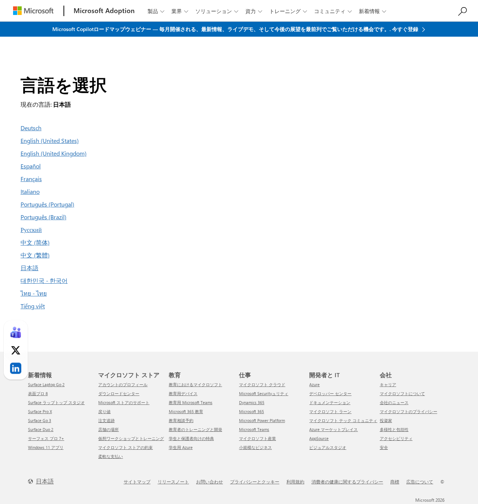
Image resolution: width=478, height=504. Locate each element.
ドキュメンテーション (329, 402)
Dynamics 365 (251, 402)
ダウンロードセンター (118, 393)
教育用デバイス (183, 393)
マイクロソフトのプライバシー (408, 411)
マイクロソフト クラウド (262, 384)
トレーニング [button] (288, 11)
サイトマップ (137, 482)
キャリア (388, 384)
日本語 (29, 268)
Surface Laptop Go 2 (46, 384)
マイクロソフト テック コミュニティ (343, 420)
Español (31, 166)
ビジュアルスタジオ (327, 447)
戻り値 (104, 411)
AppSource (319, 438)
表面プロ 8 (38, 393)
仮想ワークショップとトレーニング (131, 438)
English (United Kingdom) (54, 153)
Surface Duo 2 (40, 429)
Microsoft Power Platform (262, 420)
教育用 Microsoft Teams (190, 402)
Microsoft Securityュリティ (263, 393)
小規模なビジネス (255, 447)
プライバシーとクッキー (254, 482)
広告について (419, 482)
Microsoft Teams (254, 429)
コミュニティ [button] (333, 11)
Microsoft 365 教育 (186, 411)
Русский (31, 229)
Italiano (30, 191)
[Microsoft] (33, 10)
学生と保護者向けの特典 (191, 438)
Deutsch (31, 128)
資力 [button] (253, 11)
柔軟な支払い (110, 456)
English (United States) (50, 140)
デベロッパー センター (330, 393)
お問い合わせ (209, 482)
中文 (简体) (35, 242)
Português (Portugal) (47, 204)
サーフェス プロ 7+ (46, 438)
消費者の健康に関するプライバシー (347, 482)
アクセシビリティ (396, 438)
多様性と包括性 (394, 429)
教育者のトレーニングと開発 (195, 429)
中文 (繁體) (35, 255)
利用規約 (295, 482)
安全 (384, 447)
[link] (15, 332)
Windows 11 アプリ (45, 447)
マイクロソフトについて (402, 393)
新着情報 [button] (372, 11)
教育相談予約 (181, 420)
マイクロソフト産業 (257, 438)
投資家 (386, 420)
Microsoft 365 (251, 411)
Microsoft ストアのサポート (123, 402)
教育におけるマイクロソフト (195, 384)
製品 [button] (156, 11)
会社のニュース (394, 402)
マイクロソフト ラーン (330, 411)
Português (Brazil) (43, 217)
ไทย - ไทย (34, 293)
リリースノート (173, 482)
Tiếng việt (33, 306)
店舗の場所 (108, 429)
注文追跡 (106, 420)
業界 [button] (179, 11)
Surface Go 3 (39, 420)
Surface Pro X (40, 411)
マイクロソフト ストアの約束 (125, 447)
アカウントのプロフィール (123, 384)
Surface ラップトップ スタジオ (56, 402)
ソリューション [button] (216, 11)
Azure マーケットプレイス (333, 429)
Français (31, 179)
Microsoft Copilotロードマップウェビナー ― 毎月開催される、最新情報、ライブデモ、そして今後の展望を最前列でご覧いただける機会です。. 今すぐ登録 (236, 29)
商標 (394, 482)
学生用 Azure (181, 447)
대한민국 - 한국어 (44, 280)
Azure (314, 384)
